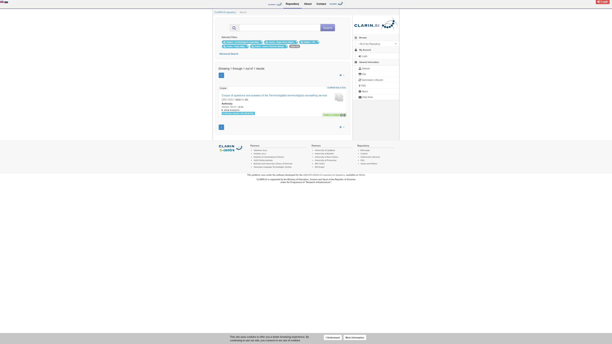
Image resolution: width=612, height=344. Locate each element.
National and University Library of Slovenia (273, 164)
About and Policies (369, 164)
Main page (365, 150)
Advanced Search (228, 53)
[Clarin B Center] (232, 148)
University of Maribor (324, 154)
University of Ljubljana (325, 150)
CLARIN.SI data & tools (337, 87)
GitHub (362, 175)
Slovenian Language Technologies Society (273, 167)
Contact (364, 154)
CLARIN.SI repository (225, 12)
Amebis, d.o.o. (260, 154)
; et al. (233, 108)
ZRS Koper (320, 167)
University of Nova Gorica (326, 157)
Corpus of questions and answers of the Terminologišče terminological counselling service (274, 95)
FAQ (362, 160)
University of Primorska (325, 160)
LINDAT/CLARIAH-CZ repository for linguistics (324, 175)
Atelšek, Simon (229, 106)
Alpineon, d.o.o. (260, 150)
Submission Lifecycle (370, 157)
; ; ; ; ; (273, 108)
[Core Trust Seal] (231, 161)
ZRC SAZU (228, 99)
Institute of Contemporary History (269, 157)
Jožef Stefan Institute (263, 160)
